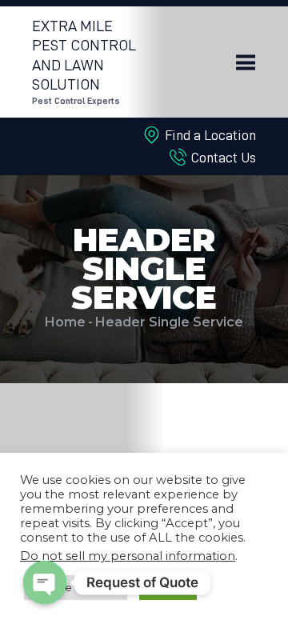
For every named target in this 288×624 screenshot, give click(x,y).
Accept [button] (168, 587)
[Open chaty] (44, 582)
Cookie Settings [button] (76, 587)
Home (65, 322)
